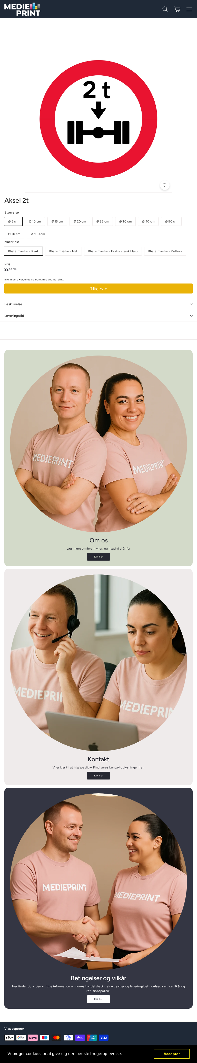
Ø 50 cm (171, 221)
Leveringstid (14, 316)
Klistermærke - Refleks (165, 251)
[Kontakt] (98, 662)
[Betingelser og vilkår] (98, 881)
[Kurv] (177, 9)
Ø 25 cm (102, 221)
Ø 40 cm (148, 221)
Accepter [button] (172, 1054)
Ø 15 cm (57, 221)
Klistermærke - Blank (23, 251)
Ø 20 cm (80, 221)
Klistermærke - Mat (63, 251)
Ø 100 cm (38, 234)
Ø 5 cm (13, 221)
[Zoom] (165, 185)
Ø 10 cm (35, 221)
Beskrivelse (13, 304)
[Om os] (98, 444)
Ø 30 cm (125, 221)
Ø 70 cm (14, 234)
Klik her (98, 556)
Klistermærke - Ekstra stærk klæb (113, 251)
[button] (124, 1054)
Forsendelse (26, 279)
